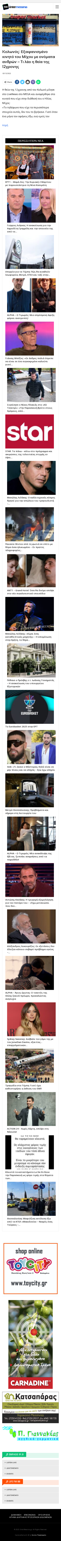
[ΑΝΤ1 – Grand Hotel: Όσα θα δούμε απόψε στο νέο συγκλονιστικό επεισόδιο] (31, 571)
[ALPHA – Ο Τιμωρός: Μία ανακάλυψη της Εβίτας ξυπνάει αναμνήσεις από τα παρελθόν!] (31, 834)
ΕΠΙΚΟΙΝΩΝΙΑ (30, 1515)
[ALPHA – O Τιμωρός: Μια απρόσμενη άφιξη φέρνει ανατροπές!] (31, 295)
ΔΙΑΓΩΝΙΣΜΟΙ (12, 1468)
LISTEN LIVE (11, 1463)
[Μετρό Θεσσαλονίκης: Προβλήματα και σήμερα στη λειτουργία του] (29, 790)
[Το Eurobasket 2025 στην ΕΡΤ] (29, 707)
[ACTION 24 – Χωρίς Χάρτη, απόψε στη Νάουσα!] (31, 1109)
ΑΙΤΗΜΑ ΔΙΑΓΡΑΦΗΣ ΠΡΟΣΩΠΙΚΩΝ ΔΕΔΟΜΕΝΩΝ (30, 1517)
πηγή (5, 125)
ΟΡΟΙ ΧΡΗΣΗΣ (44, 1515)
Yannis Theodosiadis (39, 1535)
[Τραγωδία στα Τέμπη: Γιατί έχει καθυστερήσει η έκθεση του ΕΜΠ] (29, 1066)
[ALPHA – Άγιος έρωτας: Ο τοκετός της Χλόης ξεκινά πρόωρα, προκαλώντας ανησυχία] (29, 973)
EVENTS (10, 1474)
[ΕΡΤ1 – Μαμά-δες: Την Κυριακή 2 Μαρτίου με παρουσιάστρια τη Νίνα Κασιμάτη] (29, 162)
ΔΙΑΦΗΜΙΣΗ (16, 1515)
